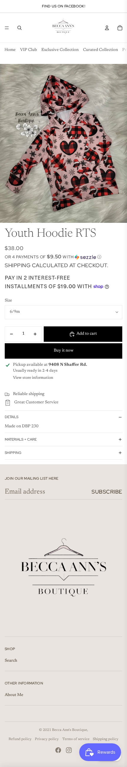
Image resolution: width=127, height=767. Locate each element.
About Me (14, 695)
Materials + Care (21, 439)
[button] (63, 257)
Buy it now (64, 351)
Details (11, 417)
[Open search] (19, 27)
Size (8, 301)
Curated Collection (100, 50)
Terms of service (75, 739)
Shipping (13, 452)
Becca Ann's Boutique (69, 730)
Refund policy (20, 739)
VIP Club (28, 50)
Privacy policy (47, 739)
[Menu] (7, 28)
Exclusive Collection (60, 50)
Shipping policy (105, 739)
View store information (33, 378)
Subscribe (107, 491)
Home (10, 50)
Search (11, 661)
